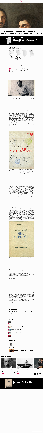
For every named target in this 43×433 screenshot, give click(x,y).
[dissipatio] (21, 342)
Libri (18, 29)
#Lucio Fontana (22, 311)
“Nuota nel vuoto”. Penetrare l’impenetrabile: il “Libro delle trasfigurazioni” (19, 323)
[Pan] (8, 383)
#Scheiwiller (18, 313)
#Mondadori (27, 311)
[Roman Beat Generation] (8, 40)
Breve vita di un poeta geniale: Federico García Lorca (17, 332)
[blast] (21, 347)
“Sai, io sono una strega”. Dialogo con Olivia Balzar (16, 335)
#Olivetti (31, 311)
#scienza (23, 313)
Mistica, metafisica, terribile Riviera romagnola (16, 329)
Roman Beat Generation (21, 38)
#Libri (17, 311)
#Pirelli (10, 313)
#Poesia (14, 313)
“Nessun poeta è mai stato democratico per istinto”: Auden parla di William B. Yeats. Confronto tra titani (24, 370)
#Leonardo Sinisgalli (12, 311)
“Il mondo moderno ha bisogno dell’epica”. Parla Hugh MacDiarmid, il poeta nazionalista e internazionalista (21, 327)
